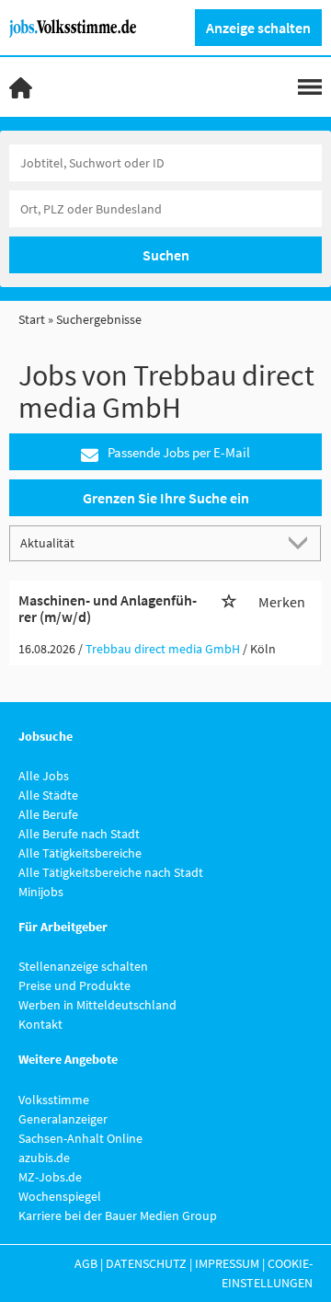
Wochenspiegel (59, 1196)
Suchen (166, 255)
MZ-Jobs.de (50, 1177)
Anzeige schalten (258, 27)
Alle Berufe (48, 814)
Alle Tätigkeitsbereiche (80, 853)
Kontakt (40, 1024)
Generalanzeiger (63, 1119)
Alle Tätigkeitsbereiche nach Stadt (110, 872)
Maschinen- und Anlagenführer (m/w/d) (107, 608)
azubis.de (44, 1157)
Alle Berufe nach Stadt (79, 833)
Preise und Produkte (74, 985)
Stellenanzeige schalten (83, 966)
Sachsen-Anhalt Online (80, 1138)
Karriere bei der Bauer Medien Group (117, 1215)
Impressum (227, 1263)
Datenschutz (146, 1263)
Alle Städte (48, 795)
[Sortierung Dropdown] (301, 542)
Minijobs (40, 891)
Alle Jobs (43, 775)
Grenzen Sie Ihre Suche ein (166, 498)
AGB (85, 1263)
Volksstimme (53, 1099)
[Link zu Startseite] (79, 26)
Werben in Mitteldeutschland (97, 1005)
